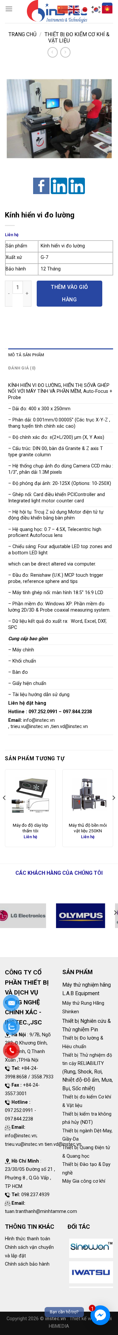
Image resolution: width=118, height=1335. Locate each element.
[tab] (60, 355)
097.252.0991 (43, 712)
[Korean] (96, 9)
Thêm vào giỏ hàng (69, 293)
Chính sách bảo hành (27, 1264)
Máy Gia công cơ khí (83, 1181)
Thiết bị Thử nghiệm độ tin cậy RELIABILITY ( (87, 1063)
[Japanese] (85, 9)
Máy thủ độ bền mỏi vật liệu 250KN (88, 828)
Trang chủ (22, 34)
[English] (74, 9)
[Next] (113, 810)
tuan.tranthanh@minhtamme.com (41, 1211)
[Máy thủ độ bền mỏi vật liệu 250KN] (87, 794)
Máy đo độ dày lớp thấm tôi (30, 828)
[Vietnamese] (107, 9)
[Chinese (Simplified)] (63, 9)
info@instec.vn (39, 720)
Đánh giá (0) (21, 367)
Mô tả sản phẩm (26, 354)
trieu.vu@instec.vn (29, 726)
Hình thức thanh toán (27, 1239)
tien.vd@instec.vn (69, 726)
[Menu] (9, 9)
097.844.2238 (77, 712)
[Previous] (4, 810)
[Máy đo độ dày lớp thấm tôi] (30, 794)
